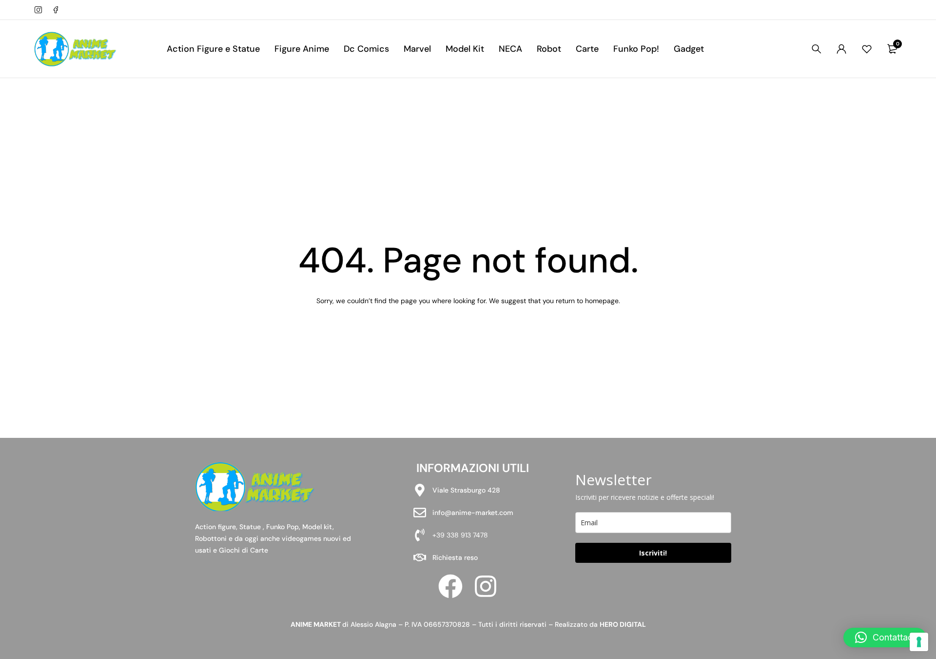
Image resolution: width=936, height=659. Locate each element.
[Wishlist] (867, 48)
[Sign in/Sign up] (841, 48)
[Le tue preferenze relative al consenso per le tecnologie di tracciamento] (919, 642)
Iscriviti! (653, 552)
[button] (884, 637)
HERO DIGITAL (623, 624)
